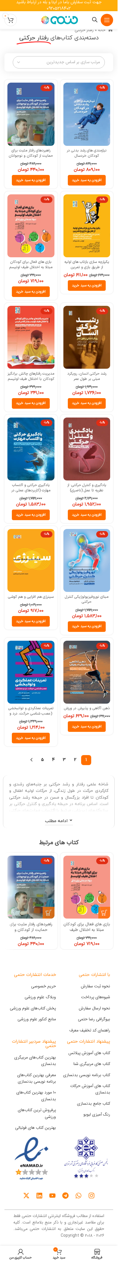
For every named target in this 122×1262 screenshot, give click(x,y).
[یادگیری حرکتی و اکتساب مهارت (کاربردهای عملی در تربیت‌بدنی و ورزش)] (30, 449)
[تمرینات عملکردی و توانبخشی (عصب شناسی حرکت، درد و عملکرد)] (30, 672)
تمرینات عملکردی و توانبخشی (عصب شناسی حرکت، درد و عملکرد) (31, 713)
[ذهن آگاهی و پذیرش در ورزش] (86, 672)
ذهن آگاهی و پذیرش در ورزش (87, 708)
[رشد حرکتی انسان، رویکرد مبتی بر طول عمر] (86, 337)
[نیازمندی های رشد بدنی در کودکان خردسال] (86, 114)
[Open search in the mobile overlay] (95, 20)
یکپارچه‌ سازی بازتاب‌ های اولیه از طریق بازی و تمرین (86, 264)
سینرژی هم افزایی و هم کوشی (31, 597)
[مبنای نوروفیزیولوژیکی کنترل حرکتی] (86, 560)
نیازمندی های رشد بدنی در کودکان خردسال (87, 153)
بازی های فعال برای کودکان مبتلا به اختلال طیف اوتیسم (30, 264)
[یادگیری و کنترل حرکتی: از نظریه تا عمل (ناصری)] (86, 449)
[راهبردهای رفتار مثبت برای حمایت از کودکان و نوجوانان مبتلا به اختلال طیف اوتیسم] (30, 114)
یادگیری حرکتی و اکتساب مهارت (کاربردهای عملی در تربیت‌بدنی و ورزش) (30, 490)
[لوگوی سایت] (59, 20)
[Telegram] (65, 1195)
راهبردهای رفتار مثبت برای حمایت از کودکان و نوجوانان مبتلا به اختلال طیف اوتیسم (31, 155)
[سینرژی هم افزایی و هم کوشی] (30, 560)
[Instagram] (91, 1195)
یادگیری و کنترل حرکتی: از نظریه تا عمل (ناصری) (86, 487)
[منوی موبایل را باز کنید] (107, 20)
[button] (87, 180)
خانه (101, 30)
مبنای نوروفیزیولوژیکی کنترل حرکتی (86, 599)
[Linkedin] (39, 1195)
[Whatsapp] (78, 1195)
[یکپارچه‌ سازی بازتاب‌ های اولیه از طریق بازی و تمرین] (86, 225)
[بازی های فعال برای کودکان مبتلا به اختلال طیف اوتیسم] (30, 225)
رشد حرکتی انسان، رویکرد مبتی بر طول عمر (86, 376)
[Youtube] (52, 1195)
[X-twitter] (26, 1195)
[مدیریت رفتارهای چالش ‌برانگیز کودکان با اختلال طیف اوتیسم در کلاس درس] (30, 337)
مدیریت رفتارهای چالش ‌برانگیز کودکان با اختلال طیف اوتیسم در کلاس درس (30, 379)
